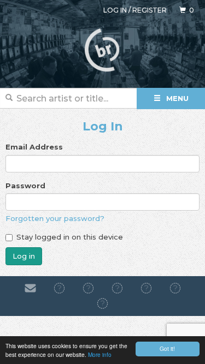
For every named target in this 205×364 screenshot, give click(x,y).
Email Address (34, 146)
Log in (115, 10)
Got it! (167, 348)
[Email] (30, 288)
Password (25, 185)
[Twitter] (146, 288)
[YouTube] (102, 304)
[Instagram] (88, 288)
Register (149, 10)
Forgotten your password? (54, 218)
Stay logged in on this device (69, 236)
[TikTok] (117, 288)
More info (100, 354)
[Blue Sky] (175, 288)
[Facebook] (59, 288)
